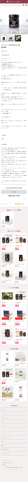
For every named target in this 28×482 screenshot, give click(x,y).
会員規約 (3, 464)
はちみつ (3, 409)
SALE (2, 441)
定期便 (2, 445)
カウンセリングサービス (6, 437)
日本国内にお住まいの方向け (14, 195)
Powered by (12, 469)
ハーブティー (4, 413)
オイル (2, 429)
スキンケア (3, 433)
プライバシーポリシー (6, 460)
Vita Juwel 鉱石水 (5, 449)
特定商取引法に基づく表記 (7, 462)
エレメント (3, 425)
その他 (2, 421)
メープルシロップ (5, 453)
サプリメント (4, 417)
